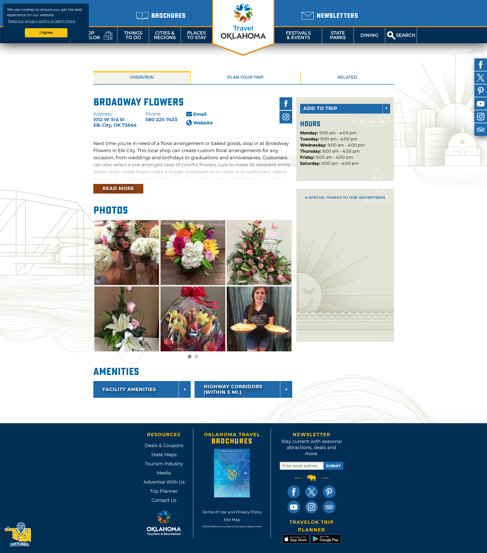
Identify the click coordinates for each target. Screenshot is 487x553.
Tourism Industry (164, 464)
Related (347, 77)
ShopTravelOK (87, 35)
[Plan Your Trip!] (18, 535)
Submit (333, 466)
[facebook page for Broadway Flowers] (286, 103)
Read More (118, 188)
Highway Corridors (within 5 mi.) (233, 389)
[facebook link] (293, 491)
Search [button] (405, 35)
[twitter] (480, 77)
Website (203, 123)
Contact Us (164, 500)
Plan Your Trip (245, 77)
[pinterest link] (329, 491)
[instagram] (480, 116)
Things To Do (133, 35)
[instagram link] (311, 507)
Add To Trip (320, 108)
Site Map (232, 519)
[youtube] (480, 103)
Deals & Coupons (164, 445)
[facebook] (480, 64)
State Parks (338, 35)
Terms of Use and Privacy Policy (232, 512)
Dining (369, 35)
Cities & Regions (165, 35)
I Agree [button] (46, 32)
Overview (142, 77)
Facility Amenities (129, 389)
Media (164, 473)
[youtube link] (293, 507)
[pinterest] (480, 90)
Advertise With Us (164, 482)
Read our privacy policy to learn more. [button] (42, 21)
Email (199, 114)
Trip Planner (164, 491)
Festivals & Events (298, 35)
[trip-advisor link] (329, 507)
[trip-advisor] (480, 129)
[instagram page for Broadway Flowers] (286, 117)
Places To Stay (196, 35)
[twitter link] (311, 491)
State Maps (164, 454)
